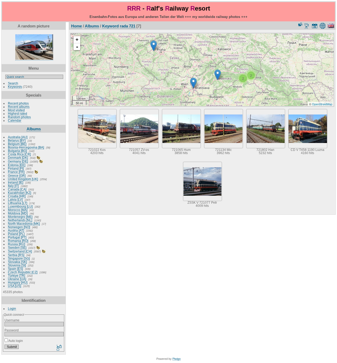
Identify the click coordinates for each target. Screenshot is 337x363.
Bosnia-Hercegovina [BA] (26, 147)
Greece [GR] (17, 175)
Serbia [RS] (16, 255)
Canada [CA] (17, 189)
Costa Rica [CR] (19, 154)
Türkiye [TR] (16, 275)
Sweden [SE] (17, 247)
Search (13, 83)
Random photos (19, 117)
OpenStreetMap (322, 104)
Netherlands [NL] (20, 220)
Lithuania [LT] (17, 203)
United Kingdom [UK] (23, 179)
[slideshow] (306, 25)
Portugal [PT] (17, 237)
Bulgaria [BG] (17, 150)
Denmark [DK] (18, 157)
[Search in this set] (300, 24)
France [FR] (16, 172)
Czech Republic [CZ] (22, 272)
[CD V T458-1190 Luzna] (153, 45)
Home (76, 26)
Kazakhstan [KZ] (19, 192)
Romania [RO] (18, 240)
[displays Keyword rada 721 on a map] (323, 25)
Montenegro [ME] (20, 216)
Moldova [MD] (18, 213)
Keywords (15, 86)
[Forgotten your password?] (58, 348)
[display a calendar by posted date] (314, 25)
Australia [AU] (17, 137)
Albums (34, 129)
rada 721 (127, 26)
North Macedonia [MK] (24, 223)
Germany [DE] (18, 161)
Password (11, 330)
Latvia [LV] (15, 199)
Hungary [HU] (17, 282)
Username (11, 320)
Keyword (110, 26)
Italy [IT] (13, 186)
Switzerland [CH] (20, 251)
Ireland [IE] (15, 182)
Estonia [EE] (16, 165)
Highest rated (17, 113)
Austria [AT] (16, 230)
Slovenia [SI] (17, 265)
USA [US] (14, 286)
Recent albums (18, 106)
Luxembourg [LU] (20, 206)
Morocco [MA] (17, 210)
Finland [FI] (16, 168)
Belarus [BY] (17, 140)
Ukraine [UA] (17, 279)
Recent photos (18, 103)
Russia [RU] (16, 244)
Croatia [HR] (17, 196)
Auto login (15, 340)
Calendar (14, 120)
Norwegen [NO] (19, 227)
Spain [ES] (15, 268)
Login (12, 308)
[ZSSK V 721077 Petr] (193, 83)
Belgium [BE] (17, 144)
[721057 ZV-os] (217, 74)
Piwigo (176, 358)
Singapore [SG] (19, 258)
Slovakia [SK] (17, 262)
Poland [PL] (16, 234)
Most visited (16, 110)
